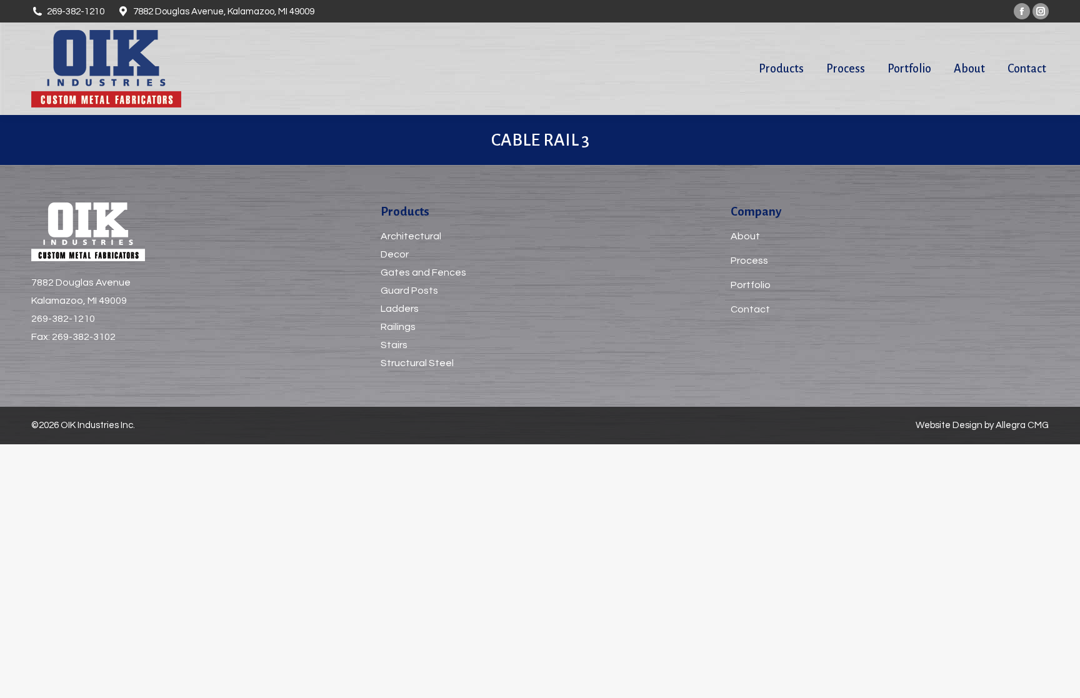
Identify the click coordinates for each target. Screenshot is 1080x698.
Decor (395, 254)
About (745, 236)
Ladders (400, 309)
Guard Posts (409, 291)
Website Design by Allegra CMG (982, 425)
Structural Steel (417, 363)
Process (749, 261)
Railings (398, 327)
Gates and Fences (423, 272)
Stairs (394, 345)
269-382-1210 (63, 319)
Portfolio (751, 285)
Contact (750, 309)
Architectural (411, 236)
